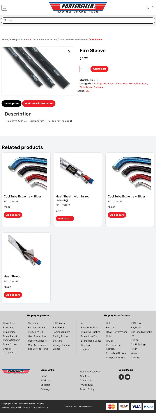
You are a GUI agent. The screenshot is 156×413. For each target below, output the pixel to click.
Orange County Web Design (35, 407)
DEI (87, 90)
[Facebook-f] (121, 377)
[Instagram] (127, 377)
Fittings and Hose (19, 39)
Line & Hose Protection (44, 39)
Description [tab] (11, 103)
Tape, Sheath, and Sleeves (73, 39)
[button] (4, 7)
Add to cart (99, 68)
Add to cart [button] (13, 214)
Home (5, 39)
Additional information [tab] (39, 103)
